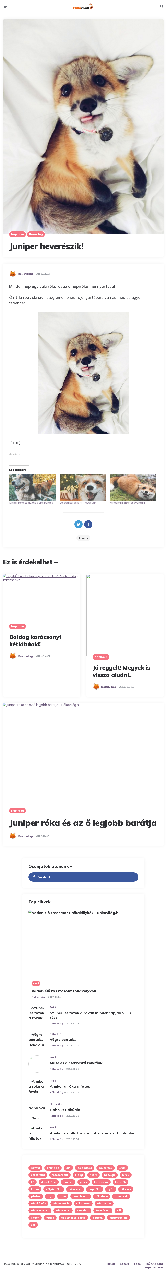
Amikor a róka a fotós (70, 1086)
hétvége (109, 1175)
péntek (35, 1196)
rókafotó (101, 1196)
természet (103, 1210)
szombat (83, 1210)
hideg (79, 1175)
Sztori (124, 1264)
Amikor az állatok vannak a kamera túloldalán (92, 1133)
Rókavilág (36, 234)
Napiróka (17, 234)
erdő (122, 1167)
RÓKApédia (154, 1264)
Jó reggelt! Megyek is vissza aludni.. (121, 671)
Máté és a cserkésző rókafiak (76, 1063)
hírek (125, 1175)
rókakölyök (38, 1203)
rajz (50, 1196)
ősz (33, 1224)
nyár (111, 1189)
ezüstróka (38, 1175)
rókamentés (61, 1203)
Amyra (35, 1167)
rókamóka (83, 1203)
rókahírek (121, 1196)
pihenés (126, 1189)
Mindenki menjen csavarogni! (127, 502)
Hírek (111, 1264)
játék (83, 1182)
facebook (44, 877)
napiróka (94, 1189)
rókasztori (63, 1210)
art (68, 1167)
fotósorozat (60, 1175)
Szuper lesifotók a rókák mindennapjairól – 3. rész (91, 1015)
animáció (53, 1167)
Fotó (36, 983)
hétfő (93, 1175)
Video (50, 1217)
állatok (98, 1217)
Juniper (83, 538)
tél (119, 1210)
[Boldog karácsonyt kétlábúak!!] (83, 487)
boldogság (84, 1167)
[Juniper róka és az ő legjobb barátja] (32, 487)
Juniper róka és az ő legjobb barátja (31, 502)
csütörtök (105, 1167)
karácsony (101, 1182)
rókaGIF (55, 1033)
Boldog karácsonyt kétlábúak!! (78, 502)
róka (63, 1196)
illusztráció (48, 1182)
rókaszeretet (40, 1210)
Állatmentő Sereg (73, 1217)
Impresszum (153, 1267)
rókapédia (104, 1203)
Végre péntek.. (63, 1039)
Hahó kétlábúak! (65, 1109)
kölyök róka (54, 1189)
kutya (35, 1189)
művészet (75, 1189)
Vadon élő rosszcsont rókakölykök (64, 991)
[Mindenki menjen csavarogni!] (133, 487)
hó (32, 1182)
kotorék (120, 1182)
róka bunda (80, 1196)
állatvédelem (118, 1217)
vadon (35, 1217)
